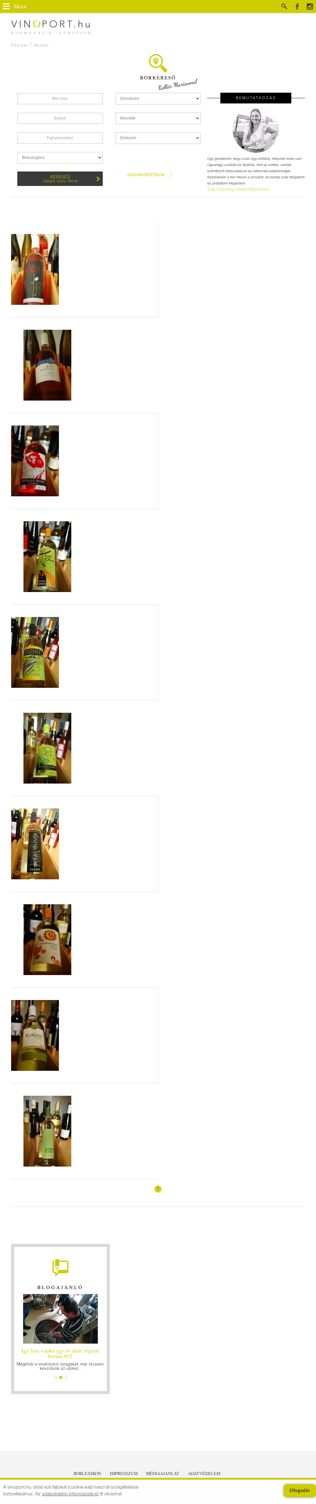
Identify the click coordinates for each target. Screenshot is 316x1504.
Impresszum (124, 1473)
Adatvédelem (204, 1473)
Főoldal (19, 45)
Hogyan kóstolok (146, 175)
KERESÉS (60, 179)
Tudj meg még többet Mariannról (237, 189)
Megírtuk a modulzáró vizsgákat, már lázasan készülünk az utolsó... (60, 1359)
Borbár (42, 45)
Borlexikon (87, 1473)
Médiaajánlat (162, 1473)
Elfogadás (300, 1490)
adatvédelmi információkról (70, 1493)
